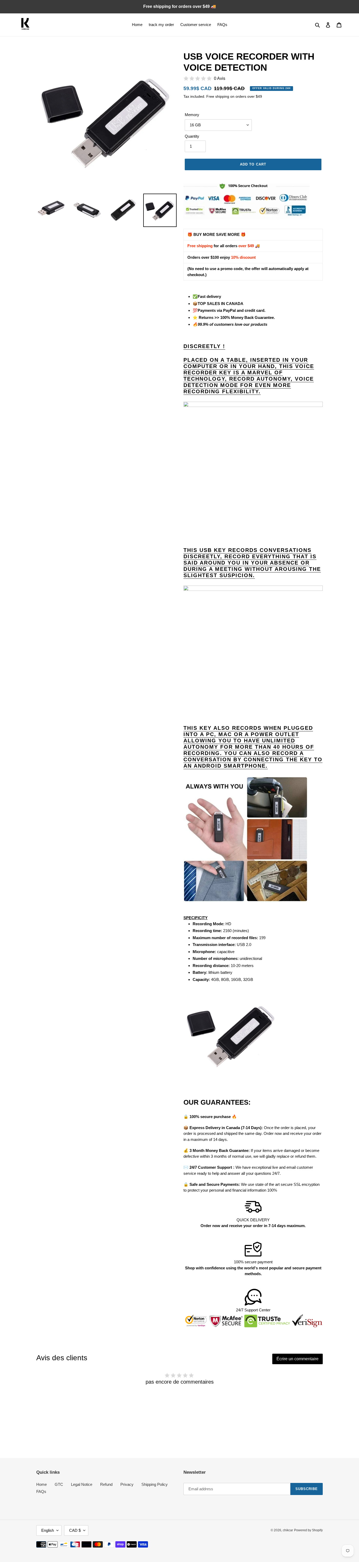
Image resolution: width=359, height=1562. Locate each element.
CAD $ (75, 1530)
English (47, 1530)
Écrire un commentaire (297, 1359)
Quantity (192, 136)
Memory (192, 114)
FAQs (41, 1491)
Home (41, 1484)
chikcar (288, 1530)
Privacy (127, 1484)
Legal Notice (81, 1484)
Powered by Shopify (308, 1530)
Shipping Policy (154, 1484)
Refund (106, 1484)
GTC (59, 1484)
